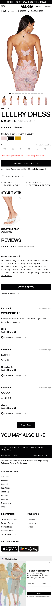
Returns (4, 496)
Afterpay (4, 499)
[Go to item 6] (26, 93)
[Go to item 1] (10, 93)
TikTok (30, 527)
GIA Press (5, 477)
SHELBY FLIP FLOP (10, 229)
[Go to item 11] (42, 93)
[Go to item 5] (23, 93)
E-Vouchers (6, 503)
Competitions (6, 527)
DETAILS (8, 182)
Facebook (31, 519)
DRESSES (22, 11)
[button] (12, 127)
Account (4, 480)
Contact (4, 484)
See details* (40, 156)
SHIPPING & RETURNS (40, 185)
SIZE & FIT (35, 182)
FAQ (3, 507)
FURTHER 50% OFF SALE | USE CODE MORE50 (26, 2)
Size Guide (45, 145)
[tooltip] (19, 257)
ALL (12, 11)
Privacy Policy (7, 523)
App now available (11, 542)
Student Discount (8, 534)
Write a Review (30, 288)
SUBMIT (39, 593)
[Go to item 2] (13, 93)
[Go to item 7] (29, 93)
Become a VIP (7, 531)
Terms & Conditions (9, 519)
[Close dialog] (50, 563)
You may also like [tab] (23, 435)
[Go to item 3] (16, 93)
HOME (3, 11)
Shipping (5, 492)
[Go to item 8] (32, 93)
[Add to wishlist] (19, 198)
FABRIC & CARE (12, 185)
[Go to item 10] (39, 93)
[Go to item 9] (35, 93)
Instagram (31, 523)
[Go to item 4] (19, 93)
